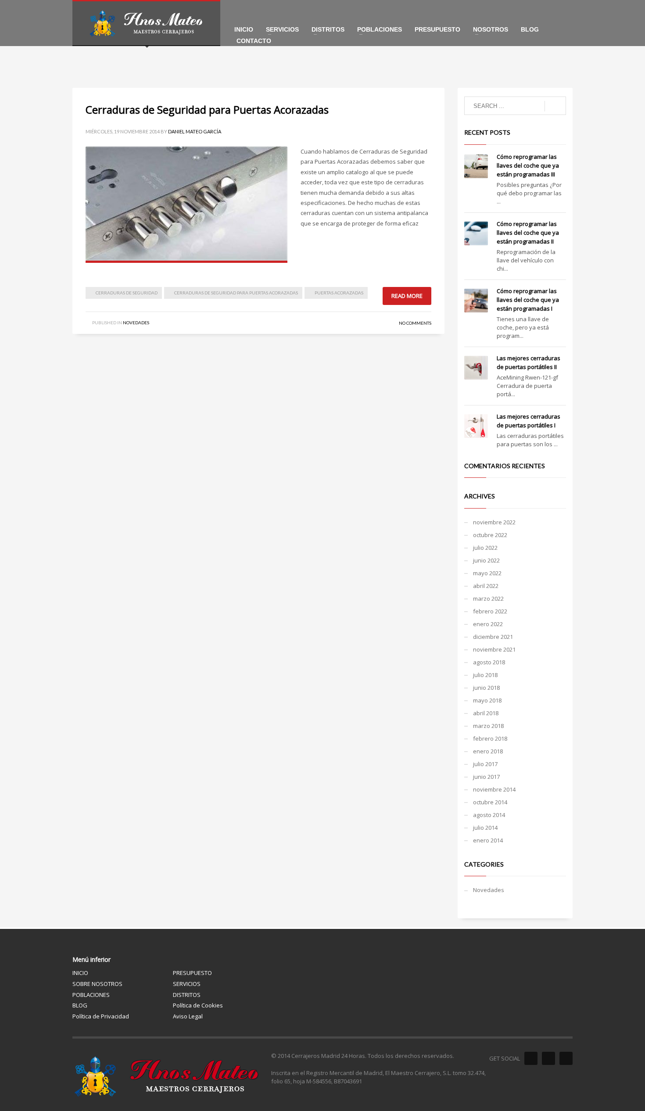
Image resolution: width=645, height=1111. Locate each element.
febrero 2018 (490, 738)
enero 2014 (488, 840)
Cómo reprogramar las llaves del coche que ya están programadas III (528, 165)
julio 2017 (485, 764)
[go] (555, 106)
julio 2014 (485, 827)
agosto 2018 (489, 662)
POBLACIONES (91, 995)
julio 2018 (485, 675)
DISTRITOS (187, 995)
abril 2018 (485, 713)
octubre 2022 (490, 535)
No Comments (415, 323)
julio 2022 (485, 548)
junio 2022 (486, 560)
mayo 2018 (487, 700)
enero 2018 (488, 751)
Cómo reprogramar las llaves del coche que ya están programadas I (528, 299)
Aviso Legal (188, 1016)
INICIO (80, 973)
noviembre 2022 (494, 522)
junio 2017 (486, 777)
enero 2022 (488, 624)
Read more (407, 296)
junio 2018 (486, 688)
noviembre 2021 (494, 649)
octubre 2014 (490, 802)
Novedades (136, 322)
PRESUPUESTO (192, 973)
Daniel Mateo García (194, 131)
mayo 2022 (487, 573)
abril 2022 (485, 586)
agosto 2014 (489, 815)
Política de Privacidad (100, 1016)
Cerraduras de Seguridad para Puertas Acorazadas (207, 109)
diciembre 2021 (493, 637)
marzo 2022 (488, 598)
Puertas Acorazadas (339, 292)
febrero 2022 (490, 611)
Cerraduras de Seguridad (127, 292)
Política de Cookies (198, 1005)
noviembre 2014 (494, 789)
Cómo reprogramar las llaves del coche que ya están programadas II (528, 232)
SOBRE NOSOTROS (97, 984)
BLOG (79, 1005)
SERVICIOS (187, 984)
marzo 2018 (488, 726)
